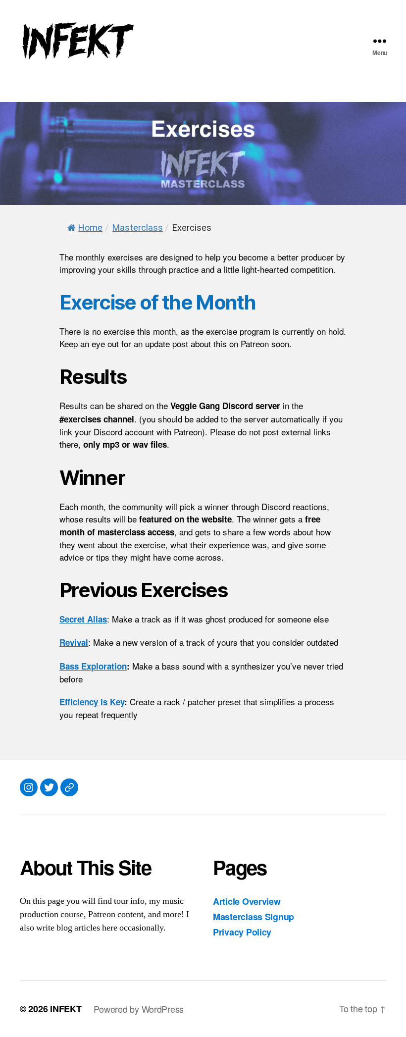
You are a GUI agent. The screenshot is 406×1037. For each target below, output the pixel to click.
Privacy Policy (242, 932)
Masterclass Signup (253, 916)
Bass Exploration (93, 666)
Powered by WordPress (139, 1008)
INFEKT (65, 1008)
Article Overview (247, 901)
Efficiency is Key (91, 702)
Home (90, 227)
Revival (73, 642)
